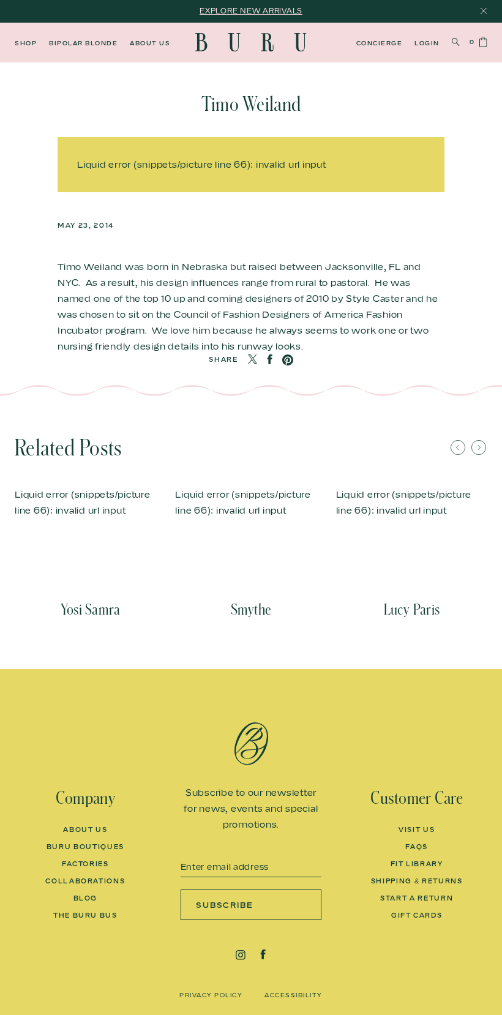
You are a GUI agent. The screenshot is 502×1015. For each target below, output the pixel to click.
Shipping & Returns (417, 881)
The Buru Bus (85, 915)
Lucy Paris (412, 609)
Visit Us (417, 829)
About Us (150, 43)
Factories (85, 864)
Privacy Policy (210, 994)
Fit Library (417, 864)
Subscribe (225, 905)
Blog (85, 898)
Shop (26, 43)
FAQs (416, 846)
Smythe (251, 609)
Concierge (379, 43)
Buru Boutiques (85, 846)
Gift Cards (417, 915)
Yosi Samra (90, 609)
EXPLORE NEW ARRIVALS (251, 10)
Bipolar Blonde (83, 43)
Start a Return (416, 898)
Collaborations (85, 881)
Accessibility (293, 994)
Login (427, 43)
